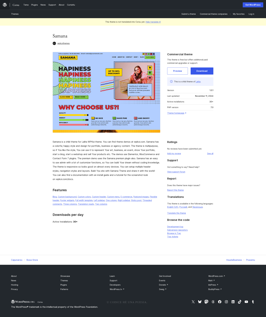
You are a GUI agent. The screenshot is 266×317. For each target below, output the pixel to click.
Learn (112, 276)
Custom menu (113, 196)
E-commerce (126, 196)
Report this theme (175, 190)
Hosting (14, 285)
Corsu (40, 302)
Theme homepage (175, 113)
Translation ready (86, 204)
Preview (177, 71)
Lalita (198, 81)
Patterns (64, 289)
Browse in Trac (174, 233)
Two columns (101, 204)
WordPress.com (216, 276)
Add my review (174, 153)
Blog (55, 196)
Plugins (63, 285)
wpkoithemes (63, 43)
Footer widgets (67, 200)
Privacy (14, 289)
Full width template (84, 200)
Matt (211, 280)
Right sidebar (124, 200)
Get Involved (165, 276)
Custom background (67, 196)
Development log (175, 226)
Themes (15, 14)
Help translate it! (153, 22)
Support (113, 280)
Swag (163, 289)
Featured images (141, 196)
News (13, 280)
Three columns (70, 204)
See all (210, 153)
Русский (183, 207)
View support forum (176, 172)
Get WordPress (253, 5)
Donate (163, 285)
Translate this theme (176, 213)
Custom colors (84, 196)
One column (111, 200)
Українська (197, 207)
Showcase (65, 276)
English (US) (172, 207)
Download (201, 71)
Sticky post (136, 200)
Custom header (99, 196)
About (14, 276)
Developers (115, 285)
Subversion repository (177, 230)
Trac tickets (172, 236)
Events (162, 280)
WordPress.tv (117, 289)
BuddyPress (215, 289)
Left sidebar (99, 200)
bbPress (213, 285)
